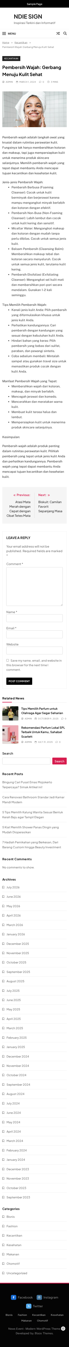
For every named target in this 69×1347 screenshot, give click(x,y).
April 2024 (14, 1131)
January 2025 (16, 1047)
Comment (14, 564)
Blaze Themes (44, 1333)
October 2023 (16, 1188)
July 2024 (13, 1103)
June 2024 (14, 1112)
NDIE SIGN (28, 16)
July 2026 (13, 887)
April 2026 (14, 915)
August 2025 (15, 981)
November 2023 (18, 1178)
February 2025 (17, 1037)
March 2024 (15, 1140)
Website (12, 644)
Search (7, 753)
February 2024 (17, 1150)
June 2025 (14, 1000)
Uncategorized (17, 1273)
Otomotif (13, 1263)
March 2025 (15, 1028)
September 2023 (18, 1197)
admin (9, 82)
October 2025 (16, 962)
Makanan (13, 1254)
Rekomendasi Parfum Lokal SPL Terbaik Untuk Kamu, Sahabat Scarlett (43, 732)
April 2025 (14, 1018)
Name (11, 612)
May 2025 (13, 1009)
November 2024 (18, 1065)
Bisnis (11, 1216)
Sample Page (34, 4)
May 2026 (13, 906)
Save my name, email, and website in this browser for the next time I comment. (34, 665)
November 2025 (18, 953)
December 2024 (18, 1056)
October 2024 (16, 1075)
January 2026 (16, 934)
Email (11, 628)
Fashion (12, 1226)
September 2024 (18, 1084)
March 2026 (15, 925)
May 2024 (13, 1122)
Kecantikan (11, 58)
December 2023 (18, 1169)
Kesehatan (14, 1245)
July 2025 (13, 990)
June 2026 (14, 896)
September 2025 (18, 972)
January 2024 (16, 1159)
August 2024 (16, 1094)
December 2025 (18, 943)
